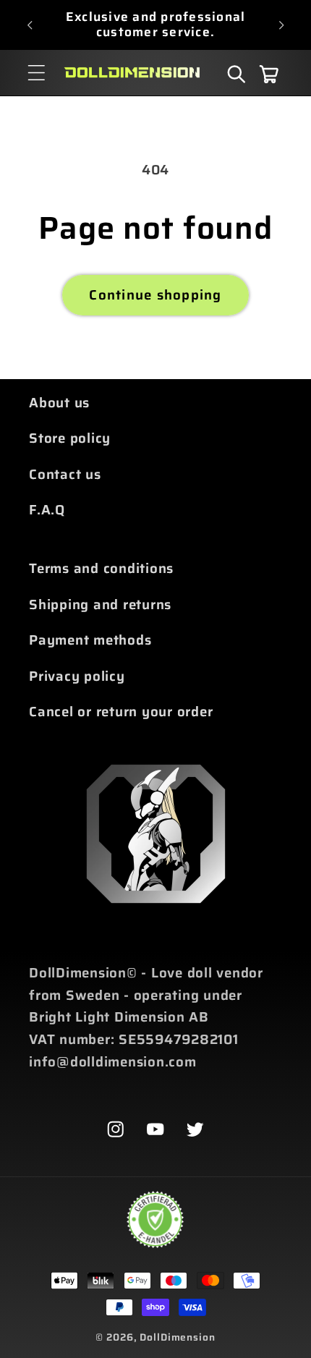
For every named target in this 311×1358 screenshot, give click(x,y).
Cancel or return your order (121, 711)
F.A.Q (47, 509)
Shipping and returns (100, 604)
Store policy (70, 438)
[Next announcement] (281, 25)
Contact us (65, 474)
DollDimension (177, 1337)
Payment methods (90, 639)
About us (59, 402)
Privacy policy (77, 676)
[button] (36, 73)
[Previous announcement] (30, 25)
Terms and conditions (101, 568)
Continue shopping (155, 294)
